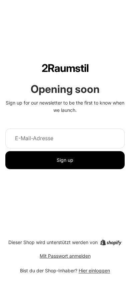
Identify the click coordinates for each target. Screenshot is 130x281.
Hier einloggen (94, 270)
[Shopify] (110, 242)
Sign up (65, 160)
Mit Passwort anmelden (65, 256)
